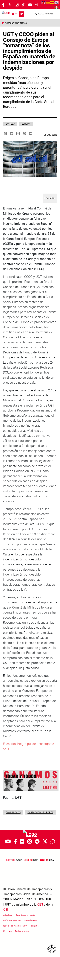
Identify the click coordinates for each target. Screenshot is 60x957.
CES (40, 904)
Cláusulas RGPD (31, 920)
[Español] (48, 2)
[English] (44, 2)
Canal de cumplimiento (25, 915)
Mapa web (7, 931)
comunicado (13, 812)
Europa (26, 123)
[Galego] (56, 2)
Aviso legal (7, 915)
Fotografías (35, 926)
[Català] (52, 2)
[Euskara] (56, 7)
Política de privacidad (12, 920)
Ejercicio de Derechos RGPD (15, 926)
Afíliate (21, 14)
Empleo (10, 123)
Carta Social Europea (40, 812)
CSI (5, 909)
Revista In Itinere (22, 931)
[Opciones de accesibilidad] (52, 949)
